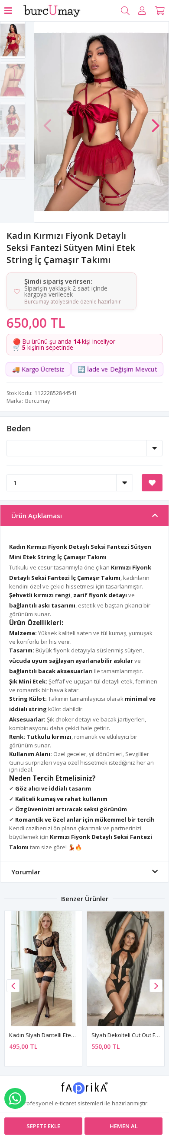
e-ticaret (65, 1103)
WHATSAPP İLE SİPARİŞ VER (15, 1098)
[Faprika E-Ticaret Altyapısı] (85, 1091)
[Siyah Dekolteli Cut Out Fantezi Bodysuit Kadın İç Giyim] (125, 968)
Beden (18, 428)
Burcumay (37, 401)
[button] (155, 121)
